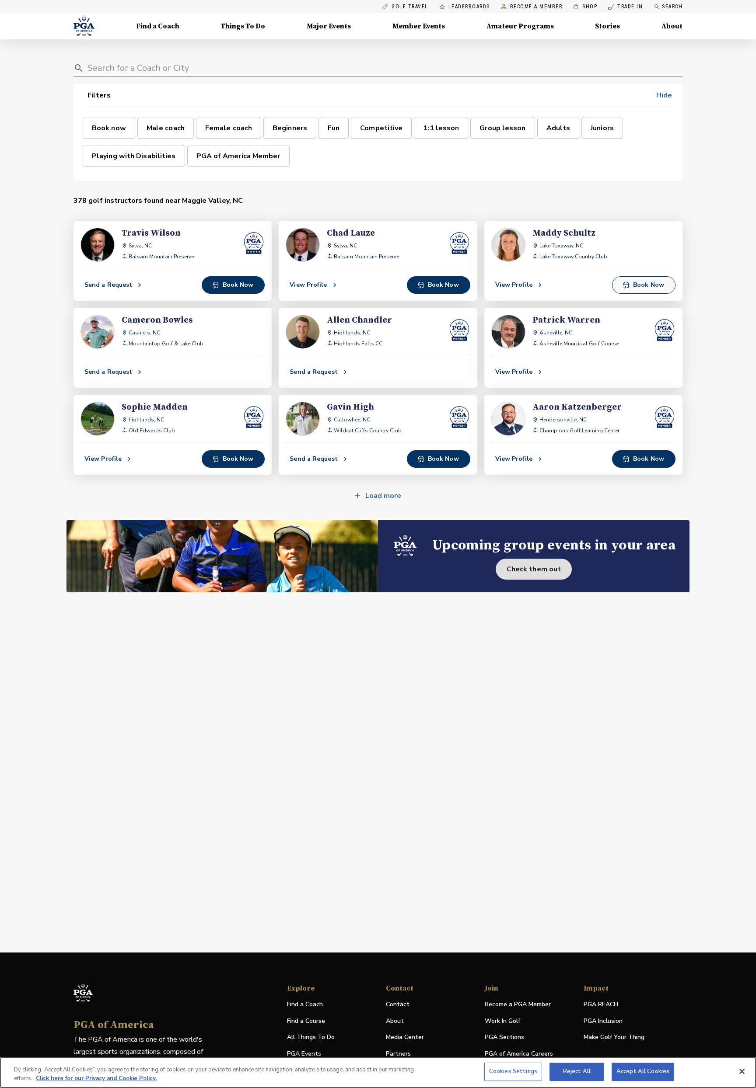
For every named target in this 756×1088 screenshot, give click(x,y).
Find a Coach (157, 26)
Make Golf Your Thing (614, 1037)
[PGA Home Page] (84, 26)
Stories (607, 26)
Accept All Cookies (642, 1071)
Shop (585, 7)
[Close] (742, 1071)
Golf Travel (410, 7)
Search (672, 6)
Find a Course (306, 1021)
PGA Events (304, 1054)
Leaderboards (469, 7)
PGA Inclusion (603, 1021)
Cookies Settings (513, 1071)
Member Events (418, 26)
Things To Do (242, 26)
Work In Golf (502, 1021)
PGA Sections (504, 1037)
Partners (398, 1054)
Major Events (329, 26)
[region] (378, 1072)
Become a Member (536, 7)
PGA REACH (601, 1004)
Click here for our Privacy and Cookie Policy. (96, 1078)
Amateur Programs (520, 26)
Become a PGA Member (518, 1004)
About (672, 26)
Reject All (577, 1071)
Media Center (405, 1037)
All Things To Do (311, 1037)
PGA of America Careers (519, 1054)
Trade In (625, 7)
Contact (398, 1004)
